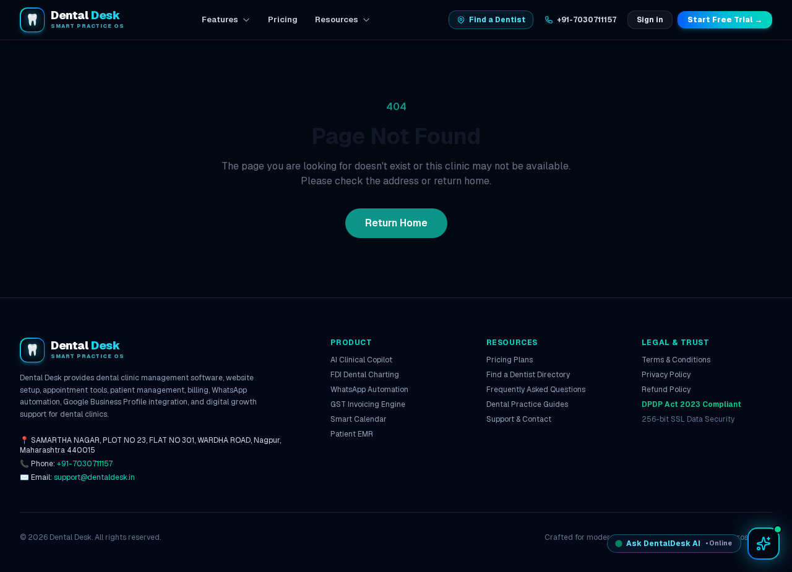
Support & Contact (518, 419)
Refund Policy (666, 390)
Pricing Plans (509, 360)
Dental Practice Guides (527, 404)
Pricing (283, 19)
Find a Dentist (497, 20)
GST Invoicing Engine (367, 404)
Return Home (396, 222)
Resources (336, 19)
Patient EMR (351, 434)
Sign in (650, 20)
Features (220, 19)
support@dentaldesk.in (94, 477)
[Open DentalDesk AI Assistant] (763, 543)
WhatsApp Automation (369, 390)
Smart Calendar (358, 419)
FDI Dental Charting (364, 375)
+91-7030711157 (586, 20)
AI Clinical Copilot (361, 360)
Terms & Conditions (676, 360)
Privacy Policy (666, 375)
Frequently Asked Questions (535, 390)
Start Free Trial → (724, 20)
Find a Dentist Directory (528, 375)
